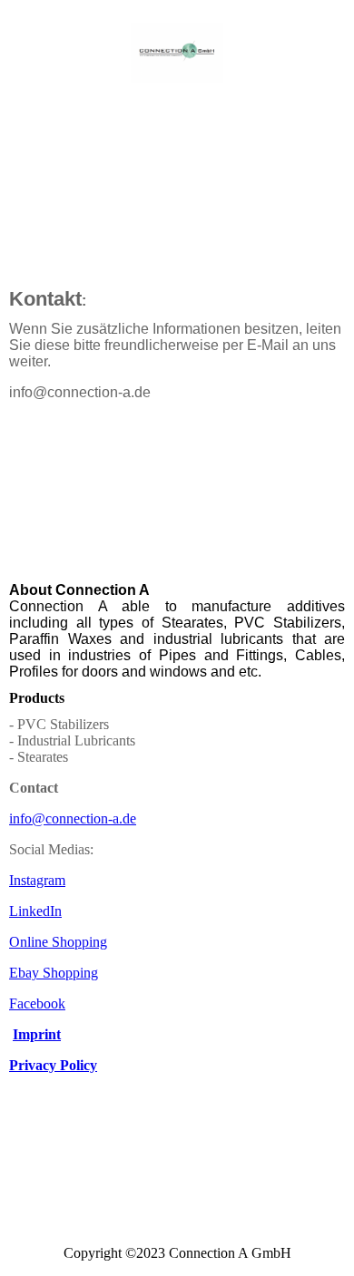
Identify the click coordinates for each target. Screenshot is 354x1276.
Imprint (37, 1034)
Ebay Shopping (53, 972)
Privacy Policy (53, 1065)
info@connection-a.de (72, 818)
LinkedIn (35, 911)
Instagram (37, 880)
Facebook (37, 1003)
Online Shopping (58, 942)
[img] (177, 52)
